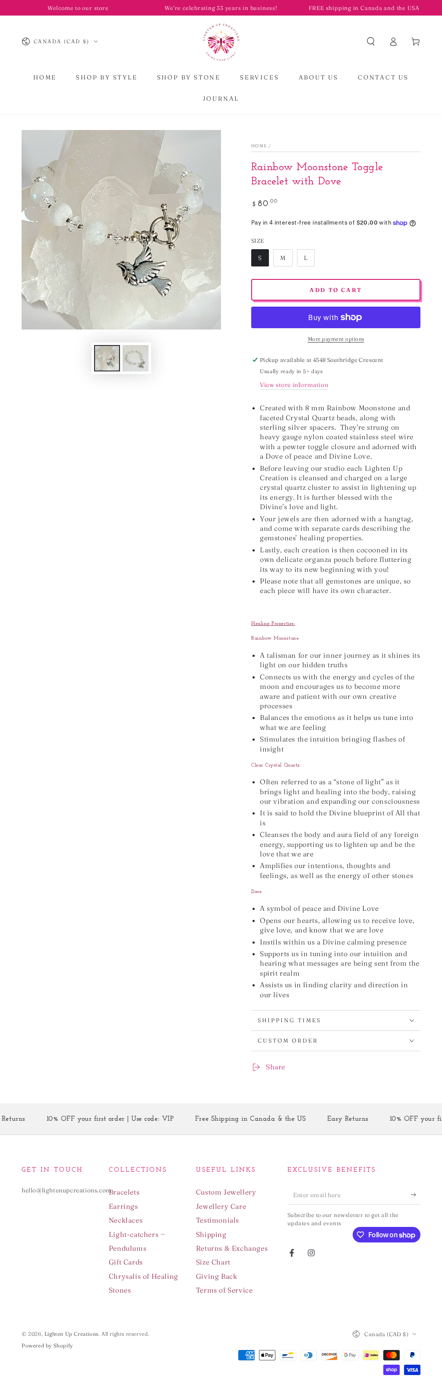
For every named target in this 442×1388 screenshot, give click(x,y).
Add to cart (335, 289)
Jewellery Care (221, 1206)
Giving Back (216, 1276)
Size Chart (213, 1262)
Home (259, 146)
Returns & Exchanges (232, 1248)
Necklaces (125, 1220)
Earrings (123, 1206)
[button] (371, 41)
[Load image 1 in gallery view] (107, 358)
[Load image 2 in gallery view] (135, 358)
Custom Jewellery (226, 1192)
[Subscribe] (415, 1194)
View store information (294, 385)
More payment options (336, 339)
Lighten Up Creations (71, 1334)
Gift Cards (126, 1262)
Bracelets (124, 1192)
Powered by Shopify (47, 1345)
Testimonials (217, 1220)
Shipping (211, 1234)
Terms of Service (224, 1290)
